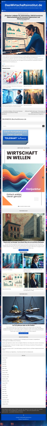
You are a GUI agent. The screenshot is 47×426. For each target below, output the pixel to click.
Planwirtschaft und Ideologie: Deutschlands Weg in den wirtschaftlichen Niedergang (23, 242)
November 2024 (6, 401)
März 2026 (5, 368)
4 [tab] (22, 206)
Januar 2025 (5, 397)
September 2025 (6, 380)
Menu (4, 1)
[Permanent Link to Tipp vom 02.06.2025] (34, 96)
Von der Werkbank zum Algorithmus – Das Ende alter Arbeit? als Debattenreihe (18, 351)
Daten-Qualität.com (23, 14)
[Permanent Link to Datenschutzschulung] (13, 280)
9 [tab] (29, 206)
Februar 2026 (5, 370)
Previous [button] (4, 177)
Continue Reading (23, 250)
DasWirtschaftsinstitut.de (23, 5)
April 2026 (4, 366)
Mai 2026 (4, 364)
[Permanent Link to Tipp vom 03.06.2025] (34, 77)
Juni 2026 (4, 362)
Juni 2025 (4, 387)
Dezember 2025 (6, 374)
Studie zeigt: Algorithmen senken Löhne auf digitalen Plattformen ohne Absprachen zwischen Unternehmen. (23, 342)
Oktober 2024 (5, 404)
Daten (43, 56)
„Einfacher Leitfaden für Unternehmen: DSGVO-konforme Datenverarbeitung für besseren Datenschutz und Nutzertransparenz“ (23, 17)
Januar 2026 (5, 372)
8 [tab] (28, 206)
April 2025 (4, 391)
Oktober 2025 (5, 378)
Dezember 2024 (6, 399)
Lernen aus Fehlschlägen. (8, 269)
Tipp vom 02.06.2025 (28, 105)
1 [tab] (18, 206)
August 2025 (5, 383)
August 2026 (5, 357)
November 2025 (6, 376)
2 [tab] (19, 206)
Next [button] (43, 177)
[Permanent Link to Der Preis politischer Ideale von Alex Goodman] (23, 310)
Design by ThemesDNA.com (23, 419)
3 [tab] (21, 206)
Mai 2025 (4, 389)
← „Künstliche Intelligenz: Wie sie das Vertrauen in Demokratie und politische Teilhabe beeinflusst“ (12, 113)
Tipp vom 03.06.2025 (28, 86)
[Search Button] (44, 10)
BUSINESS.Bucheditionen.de (14, 119)
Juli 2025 (4, 385)
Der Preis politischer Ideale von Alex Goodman (23, 325)
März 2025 (5, 393)
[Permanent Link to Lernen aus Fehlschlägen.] (13, 260)
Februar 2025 (5, 395)
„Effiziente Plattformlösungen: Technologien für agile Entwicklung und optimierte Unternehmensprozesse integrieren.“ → (35, 113)
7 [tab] (26, 206)
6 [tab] (25, 206)
